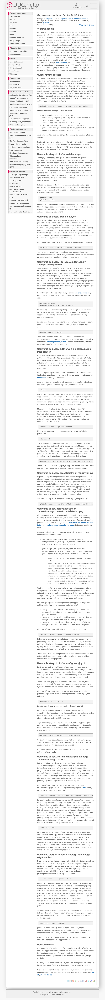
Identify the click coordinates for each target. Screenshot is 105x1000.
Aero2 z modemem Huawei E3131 (20, 136)
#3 (41, 975)
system (64, 18)
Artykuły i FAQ (15, 88)
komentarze (14, 84)
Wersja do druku (87, 25)
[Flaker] (76, 981)
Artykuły (13, 22)
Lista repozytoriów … (17, 132)
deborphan (41, 377)
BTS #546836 (61, 62)
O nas (11, 35)
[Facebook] (83, 981)
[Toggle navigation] (87, 6)
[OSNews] (68, 981)
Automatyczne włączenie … (20, 119)
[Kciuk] (78, 981)
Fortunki (12, 29)
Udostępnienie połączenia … (15, 157)
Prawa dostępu (15, 150)
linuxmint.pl (14, 71)
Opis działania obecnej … (19, 162)
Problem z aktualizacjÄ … (19, 200)
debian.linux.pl (15, 68)
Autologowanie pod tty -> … (20, 104)
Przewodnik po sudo (17, 144)
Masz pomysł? (15, 54)
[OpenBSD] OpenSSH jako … (18, 114)
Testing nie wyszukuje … (19, 175)
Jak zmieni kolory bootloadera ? (16, 190)
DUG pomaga (14, 41)
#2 (38, 975)
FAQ (11, 25)
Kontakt (12, 31)
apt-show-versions (82, 293)
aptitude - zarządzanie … (19, 147)
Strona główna (15, 16)
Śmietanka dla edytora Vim (20, 95)
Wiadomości (14, 81)
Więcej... (13, 74)
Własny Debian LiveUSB (19, 101)
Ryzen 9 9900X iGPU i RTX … (18, 196)
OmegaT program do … (18, 98)
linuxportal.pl (14, 65)
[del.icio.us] (91, 981)
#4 (45, 975)
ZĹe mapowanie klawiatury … (16, 182)
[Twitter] (88, 981)
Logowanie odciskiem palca (20, 212)
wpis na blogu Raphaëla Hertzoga (60, 525)
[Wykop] (71, 981)
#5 (48, 975)
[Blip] (73, 981)
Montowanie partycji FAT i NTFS (20, 165)
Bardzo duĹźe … (15, 186)
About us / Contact (17, 44)
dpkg (71, 18)
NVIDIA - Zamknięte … (18, 141)
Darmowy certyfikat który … (20, 122)
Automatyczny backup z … (20, 110)
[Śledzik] (81, 981)
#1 (93, 972)
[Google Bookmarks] (94, 981)
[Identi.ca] (86, 981)
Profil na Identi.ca (16, 38)
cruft (84, 788)
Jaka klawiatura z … (17, 178)
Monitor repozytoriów (18, 51)
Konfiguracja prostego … (19, 153)
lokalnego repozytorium (56, 342)
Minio (46, 23)
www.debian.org (16, 62)
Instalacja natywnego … (19, 107)
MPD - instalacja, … (17, 125)
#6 (51, 975)
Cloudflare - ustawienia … (19, 203)
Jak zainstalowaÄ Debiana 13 (20, 207)
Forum (12, 19)
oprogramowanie (81, 18)
